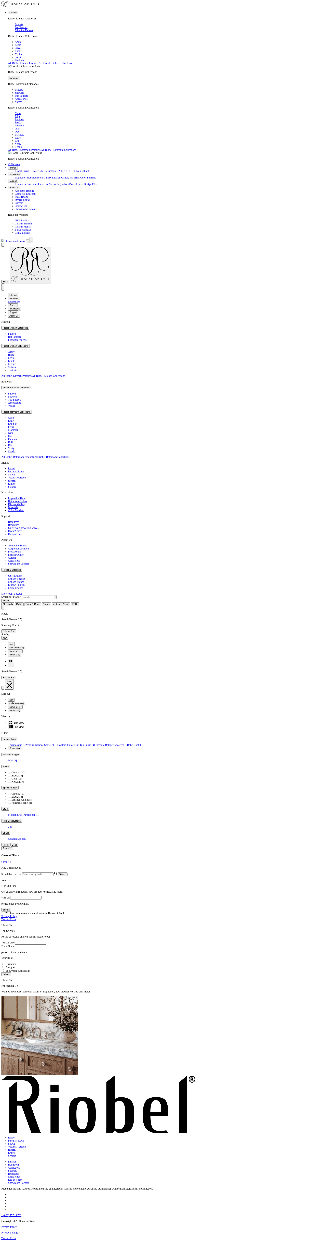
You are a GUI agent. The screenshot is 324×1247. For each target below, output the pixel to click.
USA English (22, 220)
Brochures (31, 184)
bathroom (14, 78)
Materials (75, 177)
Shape (6, 833)
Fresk (18, 122)
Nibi (17, 128)
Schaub (85, 171)
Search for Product (11, 596)
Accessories (21, 98)
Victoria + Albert (56, 171)
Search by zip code (11, 874)
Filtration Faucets (24, 30)
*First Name (8, 942)
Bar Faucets (21, 27)
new (5, 638)
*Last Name (7, 946)
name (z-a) (14, 654)
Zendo (18, 146)
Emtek (77, 171)
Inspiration (14, 174)
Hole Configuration (12, 821)
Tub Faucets (21, 95)
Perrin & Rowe (31, 171)
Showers (19, 92)
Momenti (19, 125)
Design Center (22, 199)
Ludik (18, 51)
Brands (12, 167)
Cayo (18, 47)
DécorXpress (76, 184)
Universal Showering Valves (53, 184)
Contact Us (21, 206)
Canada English (23, 223)
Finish (6, 766)
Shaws (43, 171)
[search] (37, 597)
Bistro (18, 44)
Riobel (18, 171)
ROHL (69, 171)
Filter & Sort (9, 631)
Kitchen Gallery (60, 177)
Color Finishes (88, 177)
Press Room (21, 196)
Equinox (19, 119)
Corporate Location (25, 193)
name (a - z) (15, 651)
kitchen (13, 12)
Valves (18, 101)
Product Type (9, 739)
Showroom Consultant (18, 970)
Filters (6, 848)
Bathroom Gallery (41, 177)
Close (9, 681)
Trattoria (19, 60)
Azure (18, 41)
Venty (18, 143)
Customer (11, 964)
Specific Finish (10, 787)
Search (62, 874)
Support (13, 181)
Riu (17, 140)
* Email (5, 897)
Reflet (18, 137)
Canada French (23, 226)
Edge (17, 116)
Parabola (19, 134)
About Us (14, 187)
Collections (14, 164)
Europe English (23, 229)
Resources (20, 184)
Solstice (19, 57)
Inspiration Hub (23, 177)
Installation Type (11, 754)
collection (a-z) (16, 647)
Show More (14, 748)
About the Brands (24, 190)
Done (14, 845)
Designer (10, 967)
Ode (17, 131)
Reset (5, 845)
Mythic (18, 54)
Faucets (19, 24)
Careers (19, 202)
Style (5, 809)
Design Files (90, 184)
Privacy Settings (10, 1232)
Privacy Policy (9, 916)
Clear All (6, 861)
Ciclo (18, 113)
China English (22, 232)
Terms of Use (8, 919)
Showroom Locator (25, 209)
